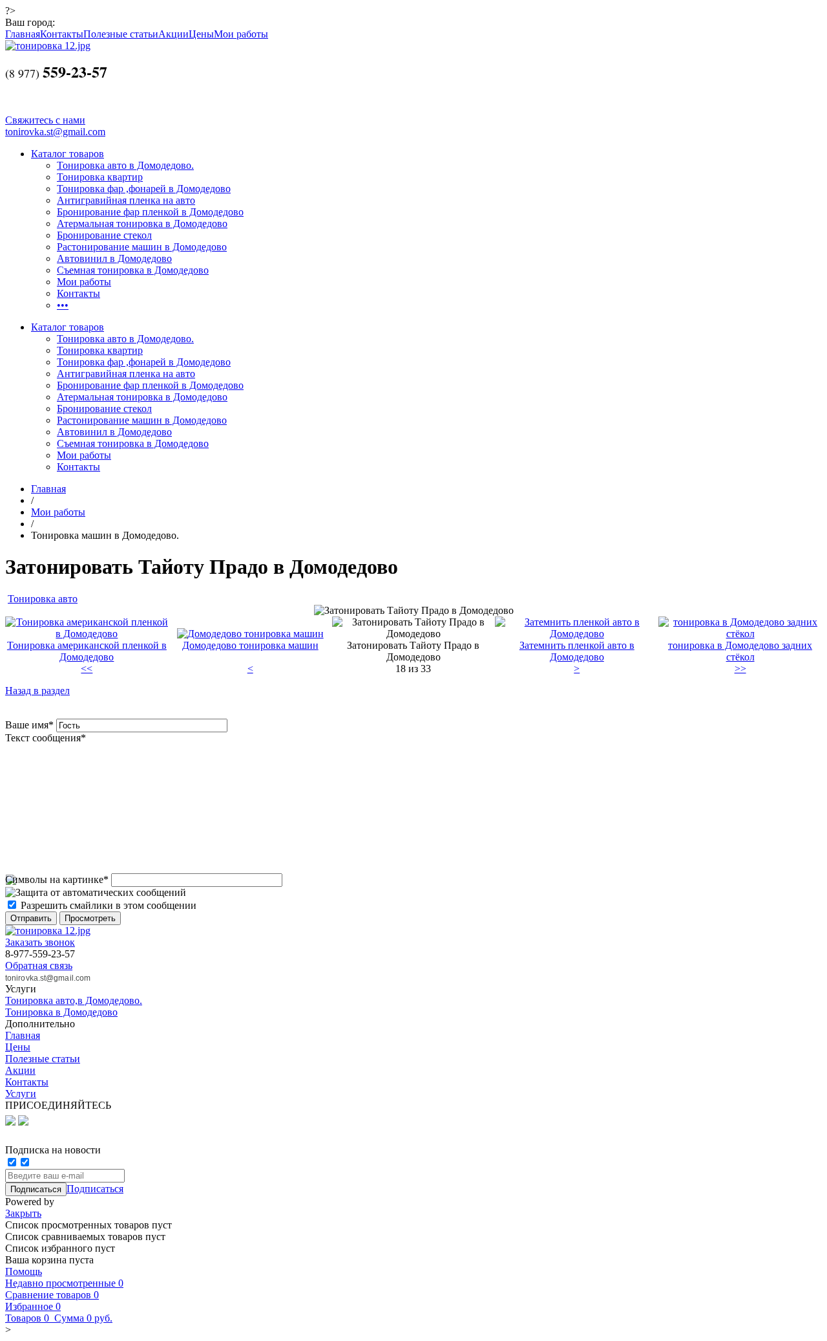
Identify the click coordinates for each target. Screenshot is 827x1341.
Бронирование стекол (104, 235)
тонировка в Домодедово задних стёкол (740, 651)
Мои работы (241, 33)
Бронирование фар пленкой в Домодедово (150, 211)
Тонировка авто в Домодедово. (125, 165)
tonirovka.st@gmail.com (55, 131)
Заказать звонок (40, 942)
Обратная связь (38, 965)
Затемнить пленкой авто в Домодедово (576, 651)
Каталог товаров (67, 153)
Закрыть (23, 1213)
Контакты (61, 33)
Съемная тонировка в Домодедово (133, 270)
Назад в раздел (37, 690)
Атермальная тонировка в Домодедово (142, 223)
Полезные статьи (120, 33)
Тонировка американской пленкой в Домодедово (87, 651)
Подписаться (95, 1188)
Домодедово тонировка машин (250, 645)
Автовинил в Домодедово (114, 258)
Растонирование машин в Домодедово (142, 246)
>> (740, 668)
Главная (22, 33)
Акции (173, 33)
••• (62, 305)
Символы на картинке (57, 879)
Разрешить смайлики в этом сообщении (108, 905)
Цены (201, 33)
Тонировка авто (43, 598)
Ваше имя (29, 724)
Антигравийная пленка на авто (126, 200)
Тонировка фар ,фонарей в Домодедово (144, 188)
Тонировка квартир (100, 176)
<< (86, 668)
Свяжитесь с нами (45, 119)
